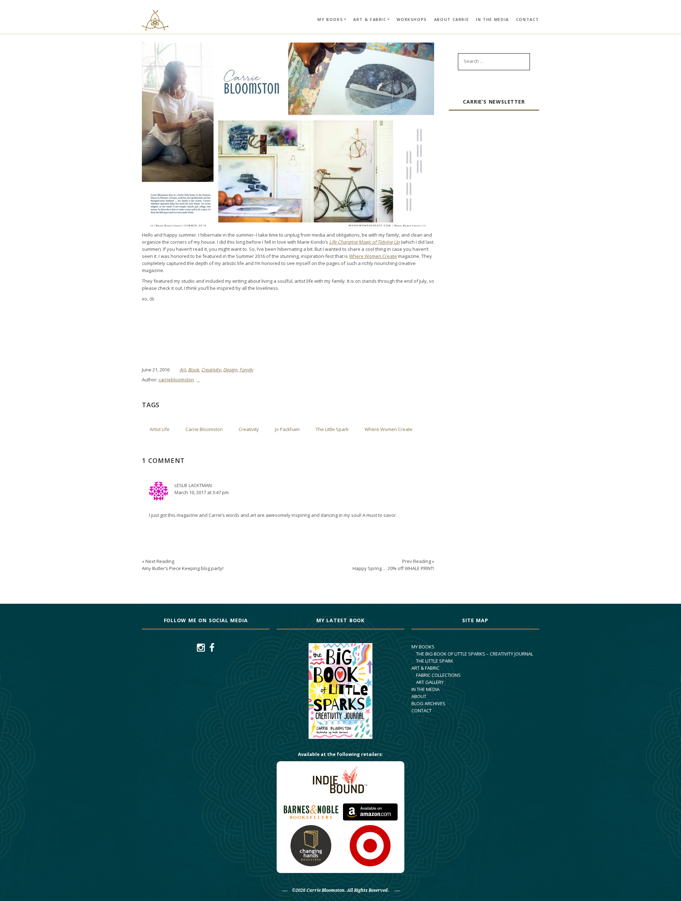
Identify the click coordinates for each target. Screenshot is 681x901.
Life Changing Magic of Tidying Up (364, 242)
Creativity (211, 369)
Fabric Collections (438, 675)
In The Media (492, 19)
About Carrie (451, 19)
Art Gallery (430, 682)
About (418, 696)
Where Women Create (373, 256)
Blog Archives (428, 703)
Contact (527, 19)
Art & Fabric (370, 19)
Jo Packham (287, 429)
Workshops (412, 19)
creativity (249, 429)
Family (246, 369)
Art (182, 369)
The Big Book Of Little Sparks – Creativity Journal (474, 654)
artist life (160, 429)
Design (230, 369)
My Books (330, 19)
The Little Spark (332, 429)
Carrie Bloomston (204, 429)
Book (193, 369)
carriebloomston (176, 379)
